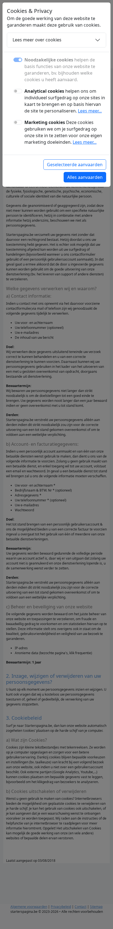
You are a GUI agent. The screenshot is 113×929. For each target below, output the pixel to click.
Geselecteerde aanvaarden (75, 165)
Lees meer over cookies (37, 40)
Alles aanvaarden (85, 177)
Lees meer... (90, 111)
